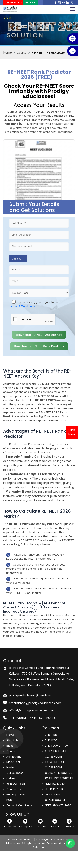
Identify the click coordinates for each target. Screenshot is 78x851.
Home (7, 52)
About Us (12, 740)
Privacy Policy (15, 794)
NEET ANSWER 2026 (58, 805)
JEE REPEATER (54, 789)
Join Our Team (16, 783)
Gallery (11, 778)
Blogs (10, 745)
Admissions (13, 756)
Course (11, 751)
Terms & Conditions (22, 306)
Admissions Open (13, 2)
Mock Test (13, 762)
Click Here (71, 432)
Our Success (14, 772)
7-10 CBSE (51, 734)
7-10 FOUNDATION (57, 745)
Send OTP (18, 258)
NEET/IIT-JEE (31, 2)
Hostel (10, 767)
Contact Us (13, 789)
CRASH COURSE (55, 799)
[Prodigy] (19, 9)
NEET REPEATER (55, 783)
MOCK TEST (53, 794)
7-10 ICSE (51, 740)
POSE (9, 799)
